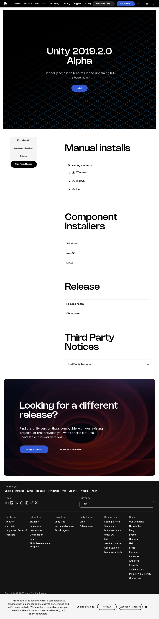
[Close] (146, 606)
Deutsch (20, 490)
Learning (66, 4)
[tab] (24, 140)
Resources (40, 4)
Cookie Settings (85, 606)
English (9, 490)
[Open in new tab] (25, 530)
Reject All (107, 606)
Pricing (88, 4)
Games (17, 4)
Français (41, 490)
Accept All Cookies (130, 606)
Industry (28, 4)
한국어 (95, 490)
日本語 (30, 490)
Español (73, 490)
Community (54, 4)
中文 (64, 490)
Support (77, 4)
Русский (84, 490)
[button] (104, 3)
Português (53, 490)
